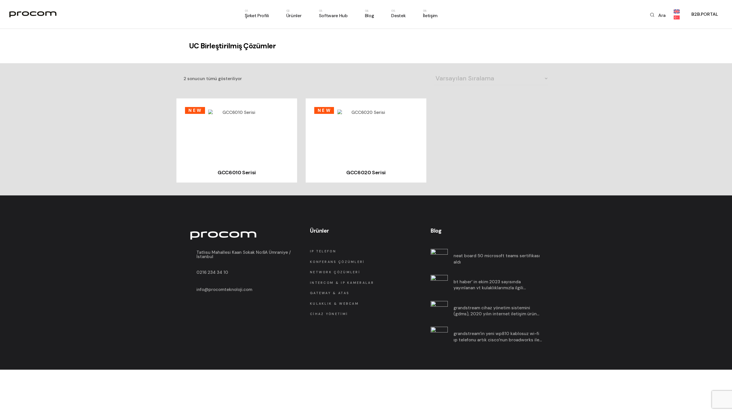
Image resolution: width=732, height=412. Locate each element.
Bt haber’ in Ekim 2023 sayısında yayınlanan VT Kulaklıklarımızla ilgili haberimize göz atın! (488, 285)
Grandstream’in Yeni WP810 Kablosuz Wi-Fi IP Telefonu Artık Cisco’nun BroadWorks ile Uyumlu (496, 337)
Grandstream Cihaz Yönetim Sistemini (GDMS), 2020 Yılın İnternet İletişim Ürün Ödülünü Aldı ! (495, 311)
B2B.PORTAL (704, 14)
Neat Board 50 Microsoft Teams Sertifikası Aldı (496, 259)
